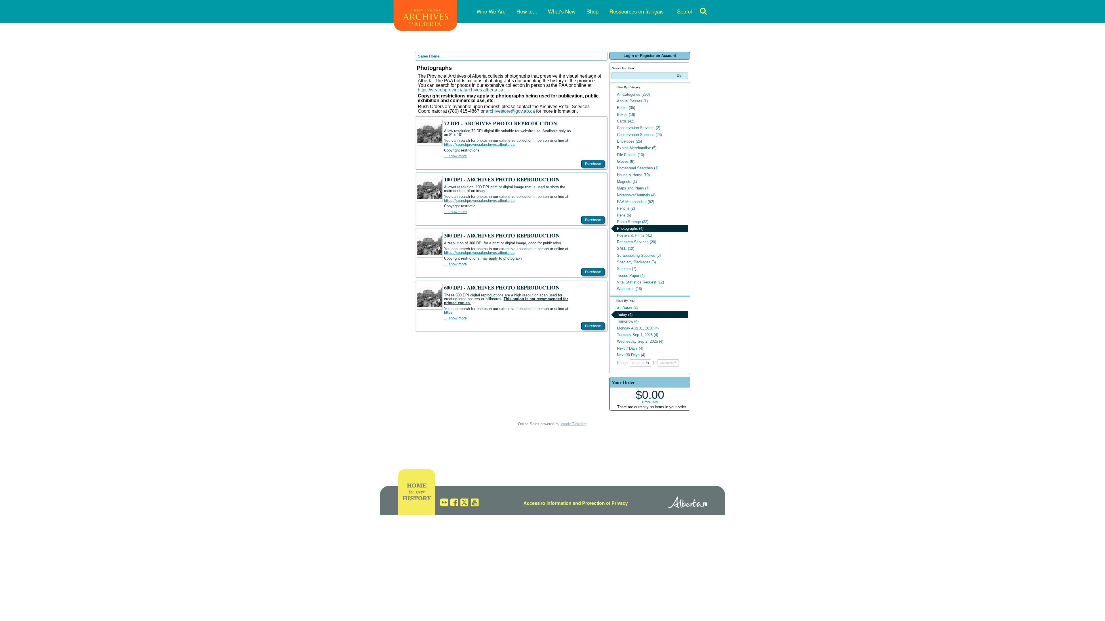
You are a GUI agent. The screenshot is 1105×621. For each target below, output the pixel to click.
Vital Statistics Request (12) (640, 282)
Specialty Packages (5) (636, 262)
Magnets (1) (627, 181)
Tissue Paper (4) (631, 275)
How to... (527, 11)
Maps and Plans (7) (633, 188)
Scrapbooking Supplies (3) (639, 255)
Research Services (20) (636, 242)
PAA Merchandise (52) (635, 202)
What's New (562, 11)
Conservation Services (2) (638, 128)
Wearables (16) (629, 289)
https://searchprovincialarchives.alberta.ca (460, 89)
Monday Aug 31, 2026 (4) (638, 328)
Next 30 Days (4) (631, 355)
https (448, 312)
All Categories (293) (633, 94)
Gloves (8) (625, 161)
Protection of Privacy (605, 503)
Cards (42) (625, 121)
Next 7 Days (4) (630, 348)
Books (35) (626, 108)
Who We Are (491, 11)
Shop (592, 11)
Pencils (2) (626, 208)
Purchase (593, 164)
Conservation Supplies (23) (639, 135)
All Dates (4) (627, 308)
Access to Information (547, 503)
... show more (455, 156)
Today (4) (624, 315)
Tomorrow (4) (628, 321)
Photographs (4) (630, 228)
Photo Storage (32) (632, 222)
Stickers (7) (626, 269)
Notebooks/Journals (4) (636, 195)
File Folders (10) (630, 155)
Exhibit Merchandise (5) (636, 148)
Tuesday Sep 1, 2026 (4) (637, 335)
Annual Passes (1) (632, 101)
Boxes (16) (626, 114)
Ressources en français (636, 11)
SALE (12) (625, 248)
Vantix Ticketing (574, 424)
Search (685, 11)
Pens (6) (624, 215)
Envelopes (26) (629, 141)
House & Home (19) (633, 175)
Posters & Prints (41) (634, 235)
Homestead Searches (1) (637, 168)
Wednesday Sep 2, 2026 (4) (640, 341)
